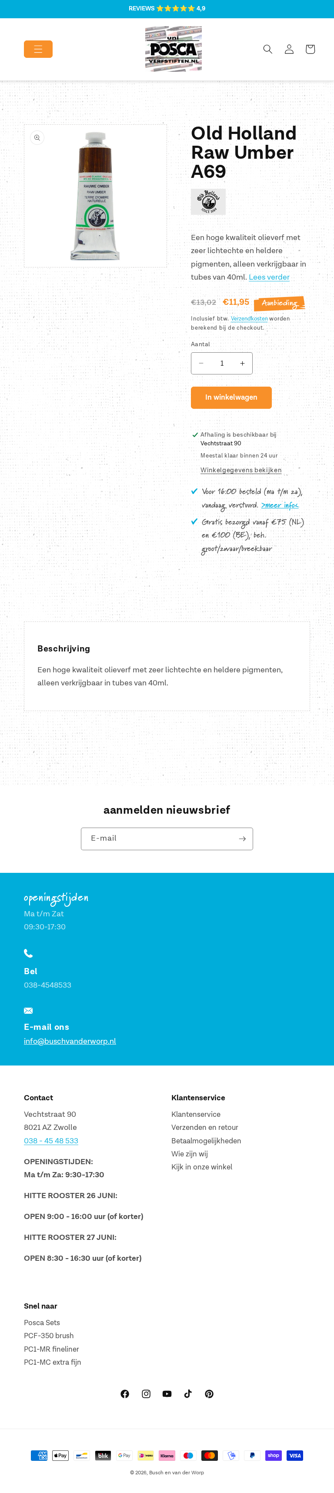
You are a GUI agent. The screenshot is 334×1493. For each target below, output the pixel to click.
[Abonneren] (242, 839)
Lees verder (269, 277)
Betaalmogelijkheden (206, 1141)
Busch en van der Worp (176, 1473)
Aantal (200, 344)
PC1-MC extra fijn (52, 1362)
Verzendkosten (249, 318)
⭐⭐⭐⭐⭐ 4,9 (180, 9)
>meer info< (280, 505)
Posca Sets (42, 1323)
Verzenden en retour (204, 1127)
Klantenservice (195, 1114)
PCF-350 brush (49, 1336)
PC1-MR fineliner (51, 1349)
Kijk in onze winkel (201, 1167)
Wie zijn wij (189, 1154)
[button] (31, 49)
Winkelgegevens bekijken (240, 470)
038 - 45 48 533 (51, 1141)
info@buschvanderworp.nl (70, 1041)
